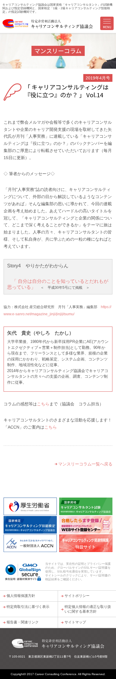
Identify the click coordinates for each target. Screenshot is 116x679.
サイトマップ (75, 622)
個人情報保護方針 (21, 596)
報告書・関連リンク (23, 622)
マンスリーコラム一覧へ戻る (85, 464)
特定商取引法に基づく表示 (28, 607)
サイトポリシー (77, 596)
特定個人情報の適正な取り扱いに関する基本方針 (88, 609)
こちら (43, 404)
